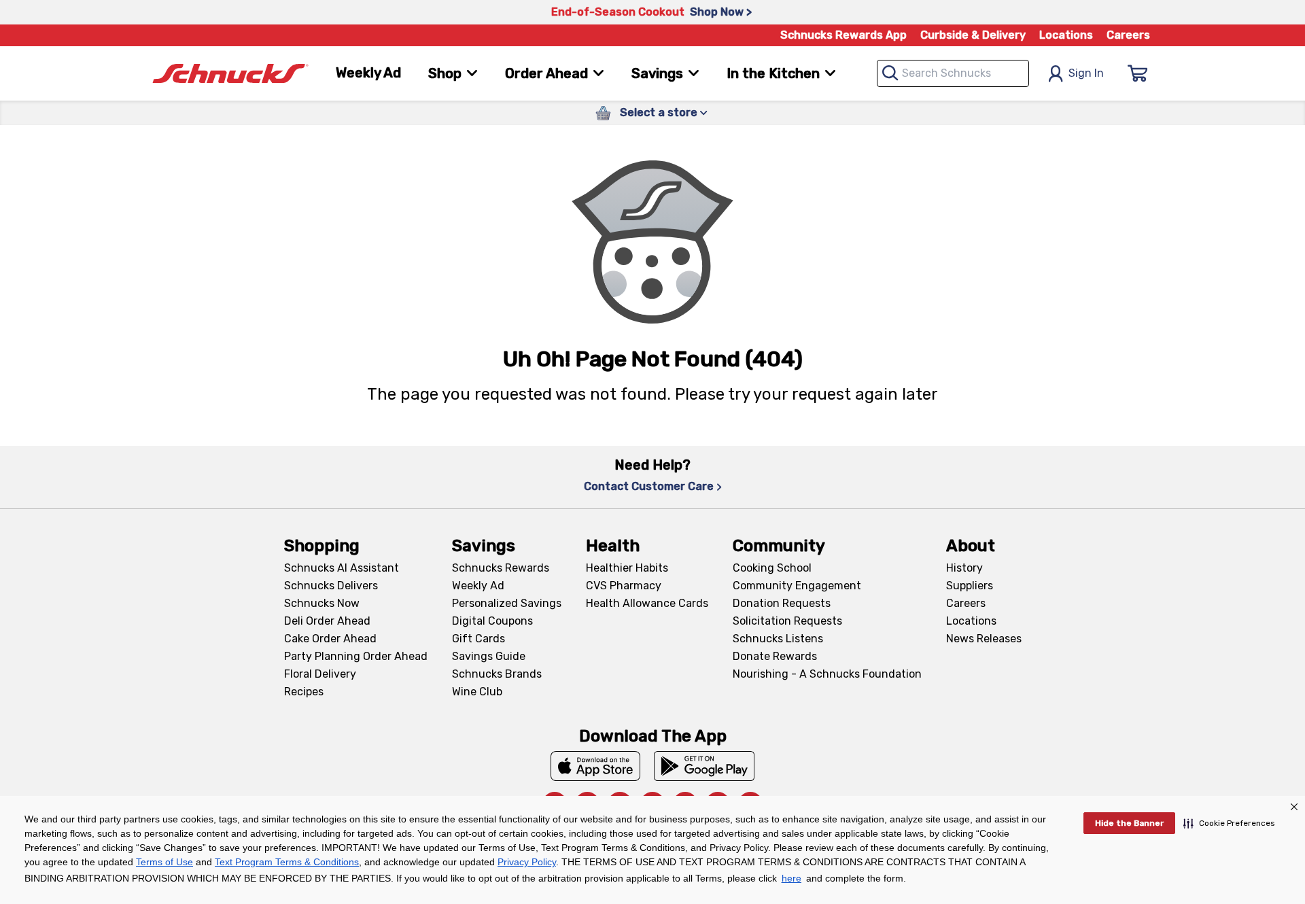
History (964, 567)
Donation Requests (782, 603)
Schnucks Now (322, 603)
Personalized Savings (506, 603)
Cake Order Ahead (330, 638)
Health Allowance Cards (647, 603)
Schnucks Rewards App (843, 35)
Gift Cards (478, 638)
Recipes (304, 691)
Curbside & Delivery (973, 35)
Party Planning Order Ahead (356, 656)
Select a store (658, 112)
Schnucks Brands (497, 673)
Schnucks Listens (778, 638)
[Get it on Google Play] (704, 766)
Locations (1066, 35)
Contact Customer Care (649, 486)
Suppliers (969, 585)
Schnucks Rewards (500, 567)
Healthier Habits (627, 567)
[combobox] (953, 73)
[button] (1229, 823)
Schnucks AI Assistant (341, 567)
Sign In (1086, 73)
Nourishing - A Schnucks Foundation (827, 673)
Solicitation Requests (787, 620)
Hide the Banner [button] (1129, 823)
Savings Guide (488, 656)
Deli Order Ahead (327, 620)
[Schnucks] (230, 74)
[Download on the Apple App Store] (595, 766)
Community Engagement (797, 585)
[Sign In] (1138, 73)
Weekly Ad (368, 73)
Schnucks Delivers (331, 585)
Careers (1128, 35)
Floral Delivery (320, 673)
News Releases (984, 638)
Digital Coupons (492, 620)
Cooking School (772, 567)
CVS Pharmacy (623, 585)
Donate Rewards (775, 656)
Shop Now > (721, 11)
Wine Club (477, 691)
